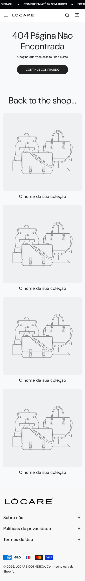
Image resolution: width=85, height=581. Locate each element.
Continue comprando (42, 69)
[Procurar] (67, 15)
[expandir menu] (5, 15)
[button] (77, 15)
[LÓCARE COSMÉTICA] (23, 15)
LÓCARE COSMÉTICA (30, 566)
